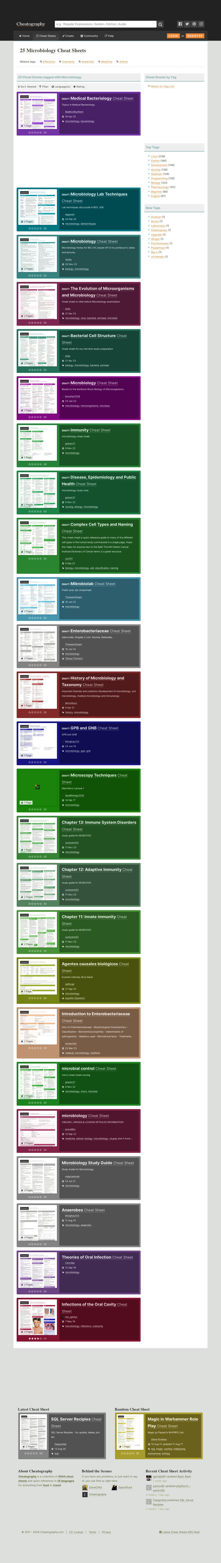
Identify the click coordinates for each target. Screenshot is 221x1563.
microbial (112, 318)
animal (79, 1138)
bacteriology (87, 121)
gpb (83, 750)
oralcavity (98, 1326)
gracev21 (70, 443)
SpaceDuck (125, 1487)
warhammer (154, 1453)
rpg (153, 1448)
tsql (57, 1453)
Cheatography (27, 1476)
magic (159, 1448)
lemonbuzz (71, 703)
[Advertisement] (110, 8)
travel (56, 1485)
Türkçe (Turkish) (74, 658)
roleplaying (179, 1448)
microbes (105, 405)
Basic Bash (184, 1476)
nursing (69, 506)
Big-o (154, 252)
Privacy (106, 1532)
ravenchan (71, 1043)
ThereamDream (73, 597)
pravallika (70, 1129)
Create (69, 35)
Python (155, 160)
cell (92, 568)
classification (102, 568)
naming (114, 568)
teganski (69, 214)
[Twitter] (187, 24)
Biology (155, 182)
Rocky (155, 221)
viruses (113, 1138)
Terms (92, 1532)
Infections (49, 61)
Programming (159, 178)
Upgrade (156, 234)
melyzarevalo (72, 1176)
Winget (155, 239)
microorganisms (89, 405)
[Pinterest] (194, 24)
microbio (93, 1091)
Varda (68, 259)
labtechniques (88, 223)
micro (84, 1091)
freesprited (60, 1444)
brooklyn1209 (72, 396)
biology (69, 268)
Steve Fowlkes (159, 1439)
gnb (88, 750)
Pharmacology (160, 187)
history (69, 712)
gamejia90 (159, 1476)
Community (90, 35)
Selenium (156, 174)
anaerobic (86, 1225)
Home (26, 35)
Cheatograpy (159, 230)
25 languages (65, 1480)
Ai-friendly (157, 256)
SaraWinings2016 (74, 795)
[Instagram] (201, 24)
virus (83, 318)
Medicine (106, 61)
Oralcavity (68, 61)
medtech (95, 1053)
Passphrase (158, 247)
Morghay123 (72, 741)
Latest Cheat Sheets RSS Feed (180, 1532)
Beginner (156, 191)
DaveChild (95, 1487)
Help (110, 35)
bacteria (91, 318)
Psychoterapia (160, 243)
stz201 (69, 558)
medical (69, 1053)
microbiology (72, 121)
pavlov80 (159, 1486)
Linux (154, 156)
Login (173, 35)
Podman (156, 217)
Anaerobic (88, 61)
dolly (67, 308)
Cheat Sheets (47, 35)
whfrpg (166, 1453)
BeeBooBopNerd (74, 111)
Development (159, 165)
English (155, 196)
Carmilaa (70, 1262)
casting (168, 1448)
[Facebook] (180, 24)
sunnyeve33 (71, 842)
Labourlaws (158, 225)
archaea (101, 318)
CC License (76, 1532)
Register (195, 35)
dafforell (69, 984)
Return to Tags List (162, 86)
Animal (123, 61)
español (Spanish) (75, 998)
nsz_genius (71, 1316)
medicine (70, 1138)
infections (86, 1326)
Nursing (155, 169)
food (46, 1485)
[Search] (160, 24)
